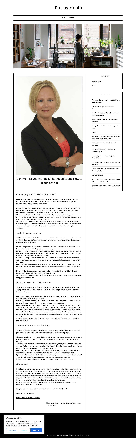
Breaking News (96, 82)
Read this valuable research (25, 393)
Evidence (95, 132)
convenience (39, 369)
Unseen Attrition (97, 175)
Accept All (36, 430)
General (71, 18)
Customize (12, 430)
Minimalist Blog (73, 435)
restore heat (62, 275)
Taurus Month (68, 7)
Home (63, 18)
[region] (24, 424)
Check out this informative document (28, 398)
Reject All (24, 430)
